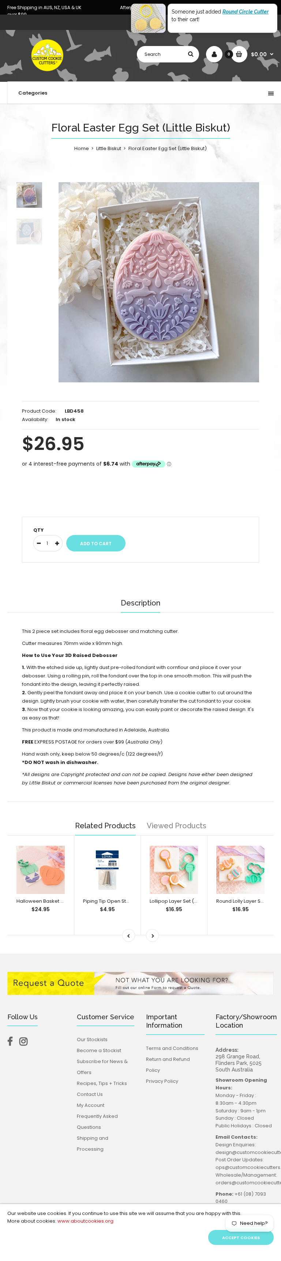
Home (81, 148)
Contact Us (90, 1094)
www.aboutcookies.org (85, 1221)
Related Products (105, 825)
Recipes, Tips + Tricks (102, 1083)
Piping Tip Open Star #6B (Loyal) (121, 901)
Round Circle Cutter (245, 12)
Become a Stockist (99, 1050)
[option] (159, 282)
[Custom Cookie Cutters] (48, 73)
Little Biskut (108, 148)
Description (140, 603)
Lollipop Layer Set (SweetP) (182, 901)
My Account (90, 1105)
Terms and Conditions (172, 1048)
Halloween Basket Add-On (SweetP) (59, 901)
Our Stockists (92, 1039)
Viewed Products (176, 825)
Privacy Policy (162, 1081)
